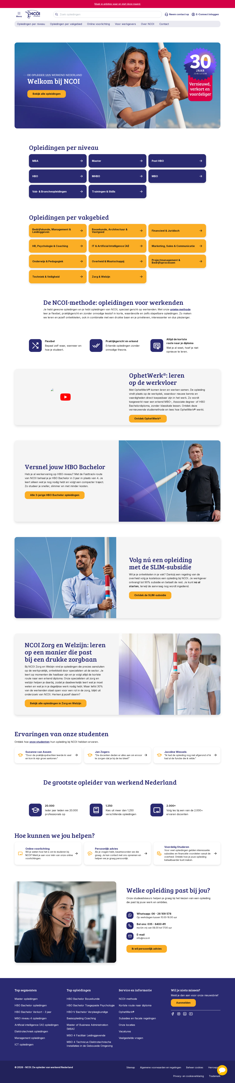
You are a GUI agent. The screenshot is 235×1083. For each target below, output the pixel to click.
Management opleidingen (30, 1038)
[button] (222, 1070)
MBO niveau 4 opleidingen (31, 1018)
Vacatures (125, 1031)
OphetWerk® (126, 1012)
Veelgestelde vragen (131, 1038)
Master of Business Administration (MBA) (87, 1026)
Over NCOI (147, 24)
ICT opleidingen (24, 1044)
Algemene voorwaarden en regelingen (160, 1067)
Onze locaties (127, 1024)
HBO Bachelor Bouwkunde (83, 998)
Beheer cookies (194, 1067)
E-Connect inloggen (207, 14)
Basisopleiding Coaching (81, 1018)
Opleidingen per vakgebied (66, 24)
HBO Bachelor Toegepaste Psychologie (91, 1005)
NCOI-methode (128, 998)
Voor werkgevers (125, 24)
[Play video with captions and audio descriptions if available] (65, 397)
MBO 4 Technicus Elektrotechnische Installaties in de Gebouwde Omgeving (90, 1044)
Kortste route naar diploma (135, 1005)
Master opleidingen (26, 998)
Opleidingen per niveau (31, 24)
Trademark (214, 1076)
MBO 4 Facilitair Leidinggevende (86, 1035)
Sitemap (130, 1067)
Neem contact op (179, 14)
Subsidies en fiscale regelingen (137, 1018)
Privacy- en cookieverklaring (188, 1076)
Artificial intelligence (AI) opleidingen (37, 1024)
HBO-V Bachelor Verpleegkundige (87, 1012)
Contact (164, 24)
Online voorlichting (98, 24)
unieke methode (180, 309)
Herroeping (214, 1067)
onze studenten (39, 741)
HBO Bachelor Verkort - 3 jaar (33, 1012)
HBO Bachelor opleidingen (31, 1005)
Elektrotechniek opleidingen (31, 1031)
